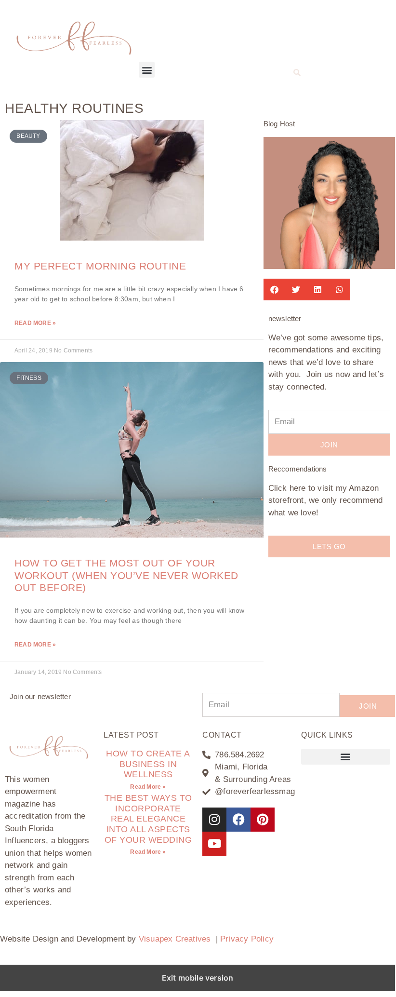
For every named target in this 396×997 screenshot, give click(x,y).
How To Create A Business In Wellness (148, 764)
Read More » (35, 323)
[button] (147, 70)
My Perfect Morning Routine (100, 265)
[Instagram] (214, 820)
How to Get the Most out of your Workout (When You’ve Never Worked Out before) (126, 575)
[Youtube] (214, 844)
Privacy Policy (247, 938)
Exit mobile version (198, 978)
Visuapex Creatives (174, 938)
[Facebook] (238, 820)
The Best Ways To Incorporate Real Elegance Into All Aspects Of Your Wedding (148, 818)
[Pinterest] (263, 820)
